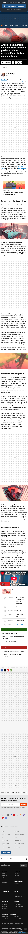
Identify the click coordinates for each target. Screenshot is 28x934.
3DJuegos (16, 873)
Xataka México (5, 916)
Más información (22, 932)
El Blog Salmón (17, 904)
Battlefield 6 (17, 847)
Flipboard (18, 62)
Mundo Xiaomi (5, 882)
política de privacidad (20, 807)
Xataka (3, 873)
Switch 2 (17, 25)
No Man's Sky (17, 840)
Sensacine (16, 883)
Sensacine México (18, 918)
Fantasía (5, 25)
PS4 (17, 667)
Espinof (16, 885)
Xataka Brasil (5, 918)
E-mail (21, 62)
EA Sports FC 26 (6, 847)
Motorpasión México (18, 923)
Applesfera (4, 877)
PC (8, 667)
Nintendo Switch (6, 834)
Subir (22, 865)
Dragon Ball (5, 840)
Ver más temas (6, 852)
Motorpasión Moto (18, 896)
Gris (23, 82)
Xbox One (22, 667)
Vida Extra (16, 875)
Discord (6, 818)
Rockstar (11, 25)
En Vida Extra (6, 190)
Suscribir (23, 804)
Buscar (26, 859)
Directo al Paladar (5, 894)
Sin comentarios (7, 62)
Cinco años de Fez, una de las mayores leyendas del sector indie (13, 193)
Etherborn (4, 80)
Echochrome (22, 168)
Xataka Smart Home (6, 880)
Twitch (24, 815)
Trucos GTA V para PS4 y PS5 (18, 792)
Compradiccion (5, 908)
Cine (3, 831)
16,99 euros (19, 624)
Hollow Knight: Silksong (5, 844)
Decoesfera (4, 906)
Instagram (17, 815)
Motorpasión (17, 894)
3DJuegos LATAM (18, 916)
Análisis (13, 667)
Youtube (14, 815)
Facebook (13, 62)
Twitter (16, 62)
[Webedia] (6, 866)
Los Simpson (24, 25)
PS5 (15, 837)
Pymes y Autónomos (18, 906)
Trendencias (4, 904)
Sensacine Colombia (18, 921)
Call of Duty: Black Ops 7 (19, 844)
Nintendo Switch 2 (19, 834)
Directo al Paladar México (7, 923)
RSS (20, 815)
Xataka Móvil (4, 875)
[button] (10, 74)
